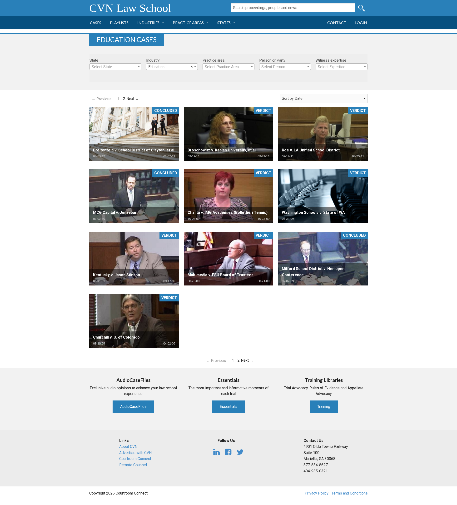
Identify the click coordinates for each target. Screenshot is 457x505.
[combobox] (115, 66)
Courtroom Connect (135, 458)
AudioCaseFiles (133, 406)
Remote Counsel (133, 465)
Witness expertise (331, 60)
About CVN (128, 446)
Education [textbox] (170, 67)
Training (323, 406)
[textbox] (115, 67)
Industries (148, 22)
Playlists (119, 22)
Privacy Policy (316, 493)
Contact (336, 22)
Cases (95, 22)
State (93, 60)
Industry (153, 60)
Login (361, 22)
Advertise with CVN (135, 452)
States (224, 22)
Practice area (213, 60)
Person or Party (272, 60)
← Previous (101, 99)
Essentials (228, 406)
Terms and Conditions (350, 493)
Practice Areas (188, 22)
